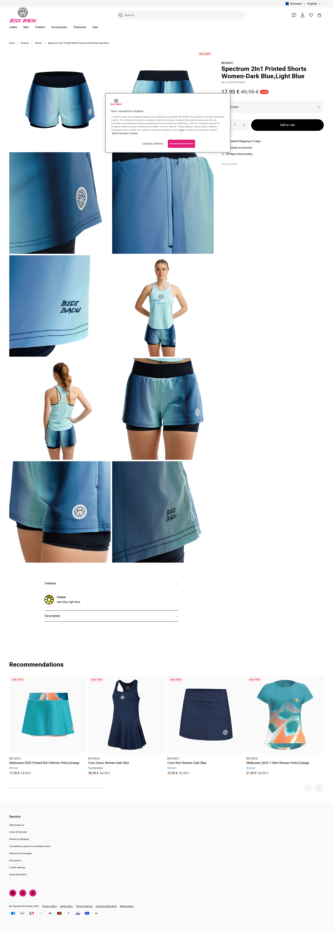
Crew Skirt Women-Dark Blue (186, 763)
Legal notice (66, 906)
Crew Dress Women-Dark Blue (108, 763)
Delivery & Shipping (19, 839)
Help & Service (16, 825)
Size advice (15, 860)
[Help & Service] (294, 15)
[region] (167, 123)
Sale (95, 27)
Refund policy (127, 906)
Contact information (106, 906)
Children (40, 27)
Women (25, 43)
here (181, 130)
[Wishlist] (311, 15)
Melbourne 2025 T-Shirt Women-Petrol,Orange (277, 763)
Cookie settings (17, 867)
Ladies (13, 27)
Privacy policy (49, 906)
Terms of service (84, 906)
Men (26, 27)
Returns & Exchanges (20, 853)
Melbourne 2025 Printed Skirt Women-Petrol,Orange (44, 763)
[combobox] (181, 15)
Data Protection (120, 133)
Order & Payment (18, 832)
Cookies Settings (152, 143)
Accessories (59, 27)
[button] (308, 788)
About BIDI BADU (18, 874)
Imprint (134, 133)
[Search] (121, 15)
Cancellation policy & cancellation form (29, 846)
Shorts (38, 43)
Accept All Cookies (181, 143)
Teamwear (79, 27)
